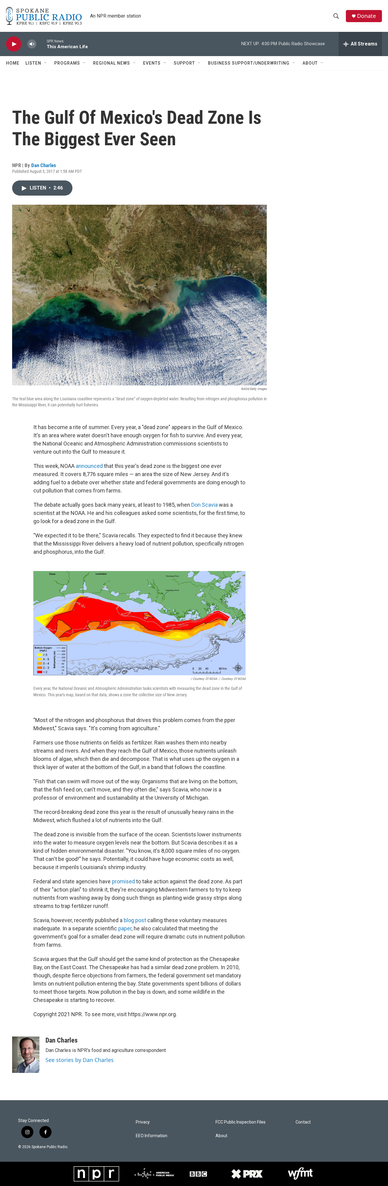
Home (12, 63)
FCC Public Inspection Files (241, 1122)
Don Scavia (204, 505)
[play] (13, 44)
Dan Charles (43, 165)
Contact (303, 1122)
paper (125, 928)
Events (152, 63)
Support (184, 63)
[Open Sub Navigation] (45, 63)
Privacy (143, 1122)
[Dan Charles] (25, 1054)
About (310, 63)
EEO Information (151, 1136)
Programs (67, 63)
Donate (366, 16)
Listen (33, 63)
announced (89, 466)
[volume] (32, 44)
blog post (135, 920)
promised (123, 881)
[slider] (41, 44)
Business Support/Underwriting (248, 63)
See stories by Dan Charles (79, 1059)
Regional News (111, 63)
